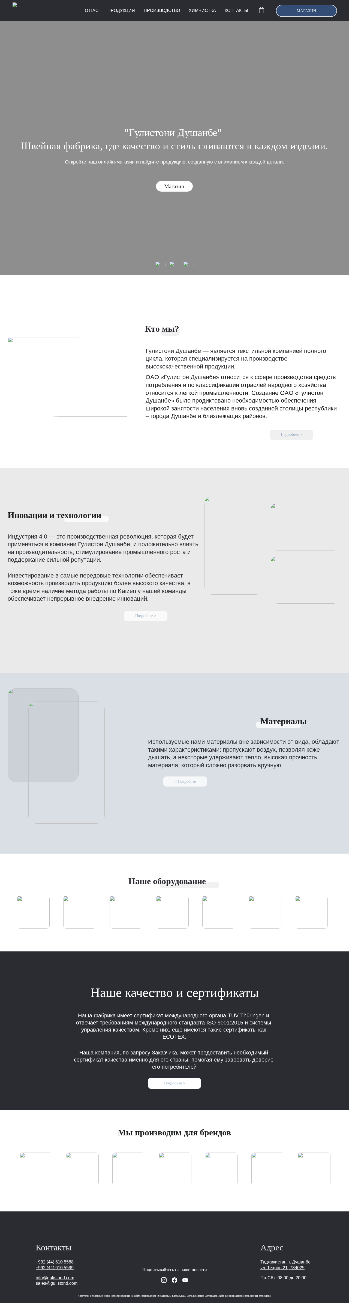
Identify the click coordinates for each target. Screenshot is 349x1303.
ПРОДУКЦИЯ (121, 10)
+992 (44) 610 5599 (55, 1267)
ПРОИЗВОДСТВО (162, 10)
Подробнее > (291, 435)
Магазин (174, 186)
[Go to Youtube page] (185, 1280)
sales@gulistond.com (56, 1283)
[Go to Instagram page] (164, 1280)
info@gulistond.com (55, 1277)
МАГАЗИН (306, 10)
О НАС (92, 10)
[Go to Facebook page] (174, 1280)
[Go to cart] (261, 11)
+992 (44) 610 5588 (55, 1262)
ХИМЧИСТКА (202, 10)
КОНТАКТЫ (236, 10)
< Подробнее (185, 781)
